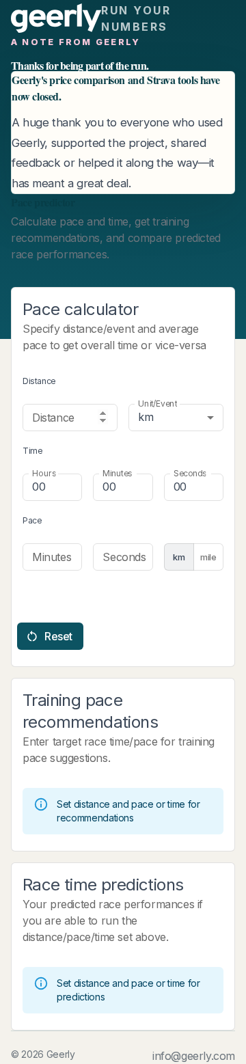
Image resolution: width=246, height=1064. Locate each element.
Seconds (190, 473)
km (178, 556)
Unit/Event (157, 403)
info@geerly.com (193, 1056)
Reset (58, 636)
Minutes (117, 473)
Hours (44, 473)
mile (208, 556)
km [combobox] (145, 417)
